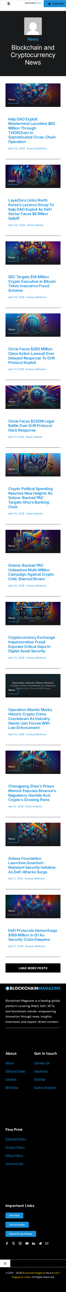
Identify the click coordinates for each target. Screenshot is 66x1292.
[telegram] (40, 1243)
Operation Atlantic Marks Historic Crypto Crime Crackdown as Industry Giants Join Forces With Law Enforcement (30, 718)
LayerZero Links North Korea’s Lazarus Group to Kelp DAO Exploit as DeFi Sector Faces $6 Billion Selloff (31, 209)
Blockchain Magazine (33, 1272)
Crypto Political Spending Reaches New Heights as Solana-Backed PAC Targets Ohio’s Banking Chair (30, 497)
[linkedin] (33, 1243)
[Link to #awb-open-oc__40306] (9, 3)
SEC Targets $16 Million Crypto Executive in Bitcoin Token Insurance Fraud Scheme (32, 284)
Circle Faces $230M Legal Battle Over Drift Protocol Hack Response (31, 425)
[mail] (46, 1243)
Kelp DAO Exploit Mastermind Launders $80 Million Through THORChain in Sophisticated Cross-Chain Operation (32, 130)
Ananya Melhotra (37, 148)
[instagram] (20, 1243)
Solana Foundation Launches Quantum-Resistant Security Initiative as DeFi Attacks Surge (32, 865)
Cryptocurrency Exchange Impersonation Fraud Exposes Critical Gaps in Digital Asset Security (31, 644)
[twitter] (13, 1243)
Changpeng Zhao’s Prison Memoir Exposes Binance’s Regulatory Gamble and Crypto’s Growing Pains (32, 793)
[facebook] (7, 1243)
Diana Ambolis (35, 225)
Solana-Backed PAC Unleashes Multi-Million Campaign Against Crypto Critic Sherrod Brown (31, 572)
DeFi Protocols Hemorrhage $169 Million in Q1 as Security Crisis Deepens (32, 935)
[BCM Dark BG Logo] (33, 988)
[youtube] (26, 1243)
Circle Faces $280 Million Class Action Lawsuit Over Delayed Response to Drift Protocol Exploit (31, 356)
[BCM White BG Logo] (33, 4)
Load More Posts (33, 968)
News (33, 39)
